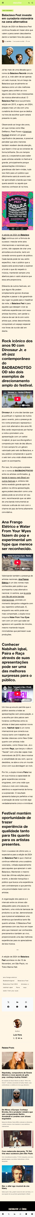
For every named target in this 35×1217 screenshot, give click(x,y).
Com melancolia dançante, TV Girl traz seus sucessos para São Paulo (17, 1152)
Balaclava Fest (23, 980)
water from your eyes (10, 990)
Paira (18, 987)
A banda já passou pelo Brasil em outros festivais (16, 477)
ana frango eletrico (10, 977)
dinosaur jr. (25, 984)
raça (25, 987)
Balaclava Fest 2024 (10, 984)
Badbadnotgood (8, 980)
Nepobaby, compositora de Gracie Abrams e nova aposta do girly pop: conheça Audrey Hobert (17, 1075)
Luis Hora (17, 1035)
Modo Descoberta (8, 10)
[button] (3, 2)
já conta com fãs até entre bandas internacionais (16, 596)
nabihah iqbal (8, 987)
